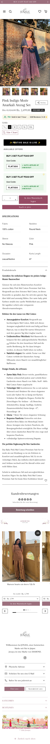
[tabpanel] (25, 573)
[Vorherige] (5, 556)
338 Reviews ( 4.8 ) (39, 117)
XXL (30, 127)
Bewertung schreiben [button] (25, 510)
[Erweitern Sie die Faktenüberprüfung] (8, 343)
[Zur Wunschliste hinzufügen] (46, 480)
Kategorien (8, 700)
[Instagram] (25, 657)
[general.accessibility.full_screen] (46, 22)
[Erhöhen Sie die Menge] (15, 199)
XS (4, 127)
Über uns (14, 689)
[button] (4, 12)
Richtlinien (8, 707)
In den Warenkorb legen (33, 200)
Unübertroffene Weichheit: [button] (18, 336)
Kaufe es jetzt (25, 207)
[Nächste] (37, 556)
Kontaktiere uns (36, 689)
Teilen (43, 103)
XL (24, 127)
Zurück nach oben (27, 738)
